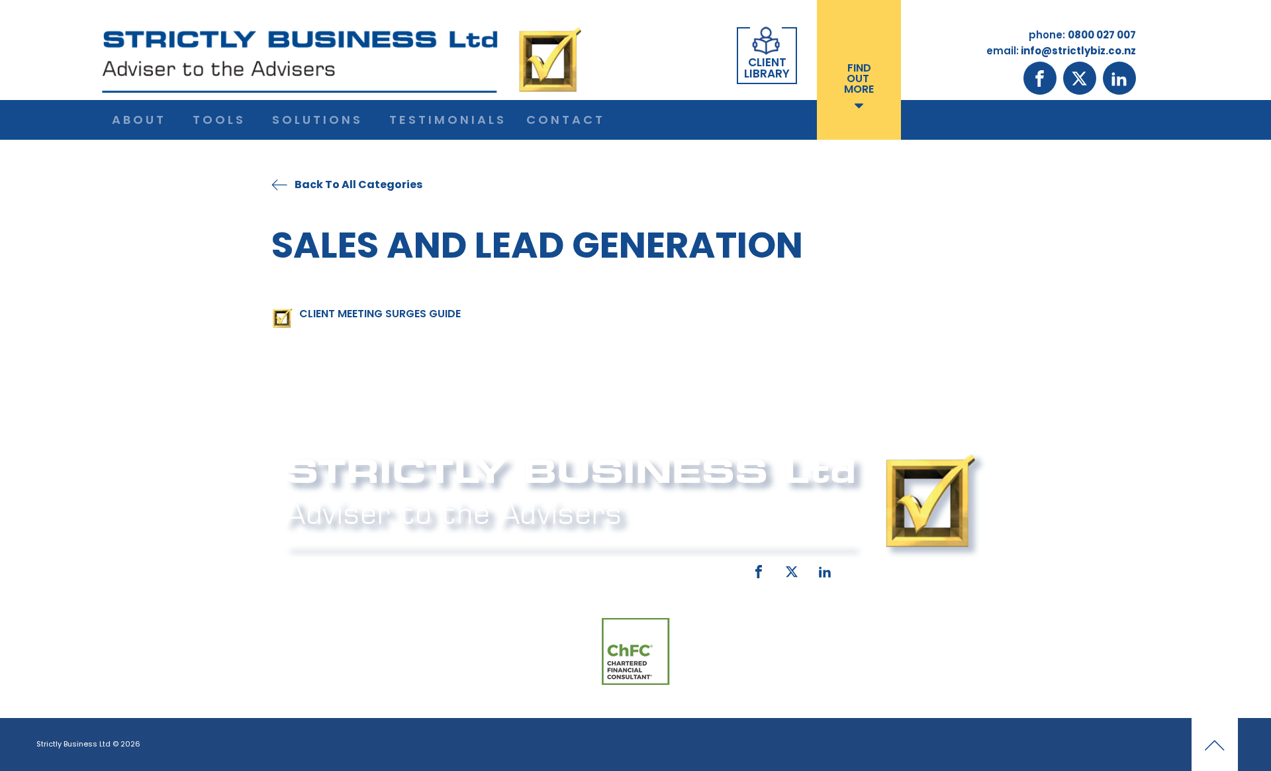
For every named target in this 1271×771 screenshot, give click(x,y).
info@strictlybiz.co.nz (617, 569)
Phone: (301, 569)
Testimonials (447, 119)
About (139, 119)
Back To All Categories (358, 184)
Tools (219, 119)
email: (521, 569)
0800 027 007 (372, 569)
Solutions (317, 119)
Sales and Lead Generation (537, 244)
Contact (565, 119)
